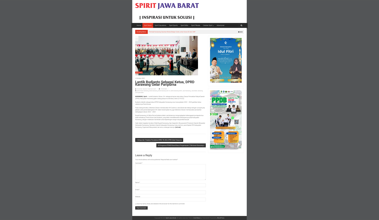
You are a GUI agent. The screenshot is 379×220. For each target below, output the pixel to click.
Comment (138, 163)
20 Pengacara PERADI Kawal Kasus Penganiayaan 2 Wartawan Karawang (180, 145)
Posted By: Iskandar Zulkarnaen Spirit (146, 89)
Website (137, 196)
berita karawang (153, 90)
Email (137, 189)
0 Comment (163, 89)
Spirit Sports (173, 25)
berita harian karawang (143, 90)
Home (139, 25)
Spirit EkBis (184, 25)
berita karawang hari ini (164, 90)
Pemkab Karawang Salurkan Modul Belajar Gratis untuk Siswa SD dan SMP (172, 32)
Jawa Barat (194, 90)
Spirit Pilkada (195, 25)
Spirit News (148, 25)
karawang (200, 90)
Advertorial (220, 25)
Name (137, 182)
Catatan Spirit (207, 25)
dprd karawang (187, 90)
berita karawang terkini (176, 90)
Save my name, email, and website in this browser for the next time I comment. (161, 204)
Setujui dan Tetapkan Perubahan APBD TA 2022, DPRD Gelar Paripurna (160, 140)
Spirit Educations (160, 25)
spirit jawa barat (139, 92)
